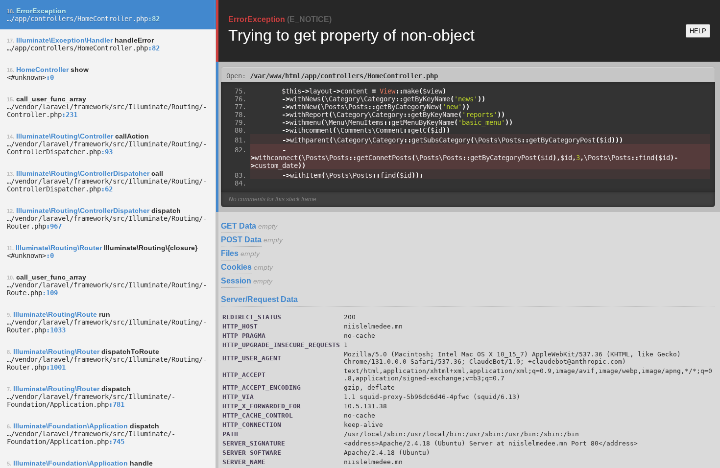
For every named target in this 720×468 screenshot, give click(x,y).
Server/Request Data (259, 299)
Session (236, 281)
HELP (698, 31)
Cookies (236, 267)
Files (230, 253)
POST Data (241, 239)
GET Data (238, 226)
